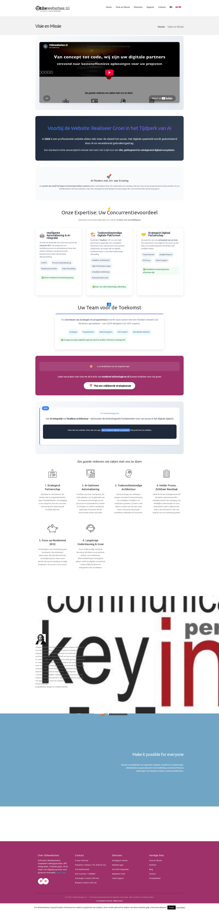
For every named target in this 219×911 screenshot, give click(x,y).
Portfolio (152, 865)
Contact (162, 7)
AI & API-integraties (120, 869)
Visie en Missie (123, 7)
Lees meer (61, 872)
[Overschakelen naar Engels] (180, 7)
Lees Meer (180, 907)
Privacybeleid (154, 878)
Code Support (118, 878)
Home (109, 7)
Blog (151, 869)
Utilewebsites (101, 901)
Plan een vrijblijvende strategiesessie (110, 385)
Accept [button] (171, 907)
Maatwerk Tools (118, 874)
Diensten (138, 7)
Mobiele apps (118, 865)
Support (150, 7)
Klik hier (84, 860)
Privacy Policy (118, 901)
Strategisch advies (120, 860)
